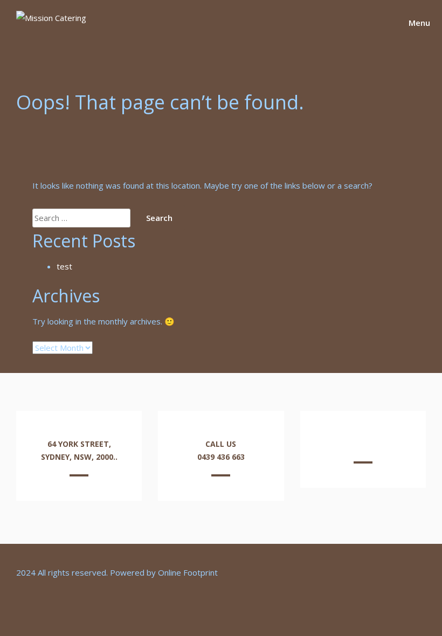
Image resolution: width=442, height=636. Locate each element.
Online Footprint (188, 572)
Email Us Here (363, 444)
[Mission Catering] (51, 17)
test (64, 266)
